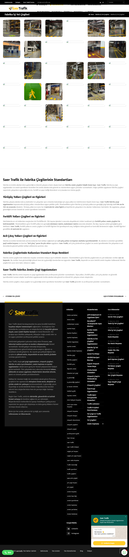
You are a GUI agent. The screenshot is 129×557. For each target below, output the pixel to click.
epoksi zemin (71, 346)
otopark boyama (72, 411)
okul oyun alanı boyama (72, 406)
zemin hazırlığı (72, 496)
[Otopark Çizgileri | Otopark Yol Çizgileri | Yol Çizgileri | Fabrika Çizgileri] (18, 8)
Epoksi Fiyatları (72, 333)
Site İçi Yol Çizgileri (115, 330)
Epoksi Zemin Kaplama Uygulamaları (92, 332)
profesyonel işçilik (73, 434)
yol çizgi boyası (72, 483)
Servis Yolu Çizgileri (115, 317)
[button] (126, 517)
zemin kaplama (72, 505)
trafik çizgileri (71, 474)
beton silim (70, 320)
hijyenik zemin (71, 369)
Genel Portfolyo (93, 354)
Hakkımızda (8, 2)
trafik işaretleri (72, 469)
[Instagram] (103, 2)
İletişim (18, 2)
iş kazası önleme (72, 387)
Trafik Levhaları (93, 404)
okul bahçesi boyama (74, 400)
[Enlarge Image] (11, 28)
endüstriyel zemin (73, 324)
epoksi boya (71, 328)
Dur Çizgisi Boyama (115, 375)
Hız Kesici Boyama (115, 343)
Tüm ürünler (56, 551)
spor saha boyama (73, 460)
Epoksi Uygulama (72, 342)
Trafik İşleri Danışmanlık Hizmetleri (92, 397)
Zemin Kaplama (93, 424)
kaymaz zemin (71, 395)
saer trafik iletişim (73, 447)
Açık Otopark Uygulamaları (113, 296)
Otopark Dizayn (72, 416)
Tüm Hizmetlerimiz (70, 551)
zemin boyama (71, 492)
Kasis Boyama (113, 337)
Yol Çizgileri (91, 420)
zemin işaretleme (72, 500)
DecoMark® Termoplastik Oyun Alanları (94, 323)
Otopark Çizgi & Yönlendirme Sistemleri (93, 378)
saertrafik (19, 551)
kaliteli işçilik (71, 391)
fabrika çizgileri (72, 360)
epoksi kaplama (72, 337)
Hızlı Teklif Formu (28, 2)
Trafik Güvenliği (72, 465)
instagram (75, 533)
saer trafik (70, 442)
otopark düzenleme (73, 420)
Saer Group (70, 438)
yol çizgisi (70, 487)
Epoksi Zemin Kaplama (74, 351)
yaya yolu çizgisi (72, 478)
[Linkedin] (100, 2)
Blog (81, 551)
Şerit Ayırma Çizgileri (116, 359)
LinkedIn (74, 529)
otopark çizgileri (72, 425)
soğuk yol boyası (72, 451)
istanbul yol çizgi (72, 373)
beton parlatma (72, 315)
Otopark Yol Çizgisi (13, 296)
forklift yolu (71, 364)
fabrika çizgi (71, 355)
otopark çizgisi (71, 429)
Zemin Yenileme (72, 514)
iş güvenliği (70, 378)
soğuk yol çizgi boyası (74, 456)
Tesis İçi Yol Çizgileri (116, 323)
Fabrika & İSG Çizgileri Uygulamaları (92, 341)
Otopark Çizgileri (94, 385)
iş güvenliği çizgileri (73, 382)
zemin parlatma (72, 509)
